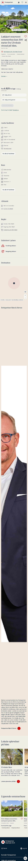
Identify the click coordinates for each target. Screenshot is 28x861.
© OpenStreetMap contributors (17, 299)
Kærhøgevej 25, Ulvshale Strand (13, 51)
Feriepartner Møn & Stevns (8, 728)
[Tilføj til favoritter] (25, 36)
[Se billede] (14, 19)
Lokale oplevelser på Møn (8, 781)
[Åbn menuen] (25, 2)
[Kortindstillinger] (25, 291)
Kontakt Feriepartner (8, 855)
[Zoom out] (25, 298)
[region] (14, 283)
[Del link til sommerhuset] (25, 40)
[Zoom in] (25, 295)
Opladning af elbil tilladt (10, 230)
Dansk (5, 848)
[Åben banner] (25, 858)
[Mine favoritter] (22, 2)
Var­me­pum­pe (7, 148)
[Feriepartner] (7, 2)
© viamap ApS (8, 299)
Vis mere (3, 76)
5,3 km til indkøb (8, 208)
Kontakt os (16, 110)
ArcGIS (2, 299)
